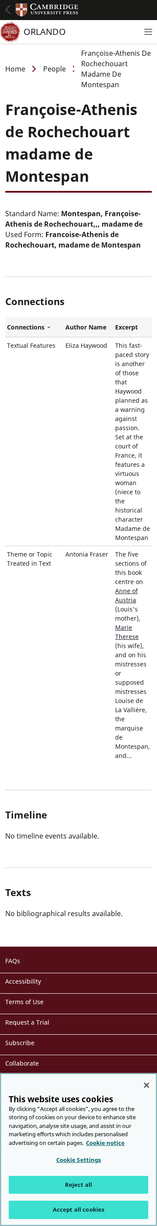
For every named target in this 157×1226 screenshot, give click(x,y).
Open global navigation (8, 9)
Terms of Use (24, 1002)
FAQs (12, 961)
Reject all (78, 1185)
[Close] (146, 1085)
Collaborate (22, 1063)
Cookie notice (105, 1143)
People (54, 69)
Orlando (45, 31)
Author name (85, 327)
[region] (78, 1149)
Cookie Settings (78, 1160)
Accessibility (23, 981)
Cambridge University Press (47, 10)
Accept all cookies (78, 1209)
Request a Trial (27, 1022)
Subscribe (19, 1043)
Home (15, 69)
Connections (34, 327)
